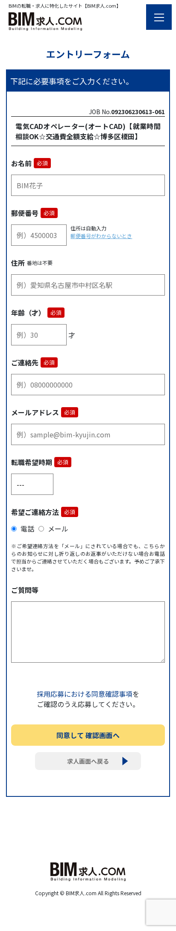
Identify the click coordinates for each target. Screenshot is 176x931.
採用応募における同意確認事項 (84, 694)
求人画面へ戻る (88, 761)
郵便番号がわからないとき (101, 235)
